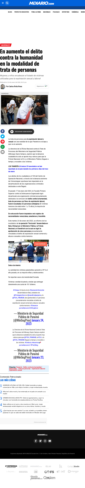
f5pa (49, 472)
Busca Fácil (24, 472)
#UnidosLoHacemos (32, 342)
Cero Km (49, 478)
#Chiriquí (16, 290)
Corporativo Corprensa (12, 467)
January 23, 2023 (35, 359)
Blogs (10, 12)
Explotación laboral (38, 369)
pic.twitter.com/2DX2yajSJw (28, 308)
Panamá (19, 367)
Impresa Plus (74, 472)
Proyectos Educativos (21, 12)
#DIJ (40, 337)
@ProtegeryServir (20, 295)
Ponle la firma (36, 12)
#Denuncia (34, 306)
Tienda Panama (37, 478)
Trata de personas (24, 369)
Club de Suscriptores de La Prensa (36, 472)
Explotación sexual (15, 370)
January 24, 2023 (35, 322)
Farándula (75, 12)
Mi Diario (36, 467)
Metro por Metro (61, 472)
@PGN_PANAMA (18, 298)
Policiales (56, 12)
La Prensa (24, 467)
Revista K (61, 466)
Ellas (49, 467)
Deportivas (65, 12)
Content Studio (73, 467)
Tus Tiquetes (11, 472)
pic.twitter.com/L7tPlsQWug (28, 345)
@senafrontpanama (34, 295)
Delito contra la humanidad (32, 367)
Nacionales (46, 12)
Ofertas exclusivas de (40, 422)
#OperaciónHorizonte (37, 290)
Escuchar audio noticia (23, 131)
